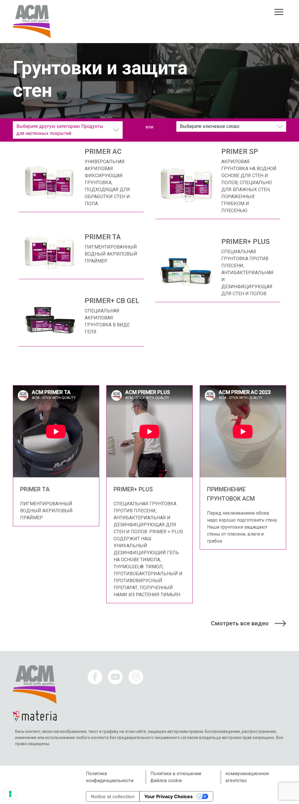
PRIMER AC (103, 151)
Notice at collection (113, 796)
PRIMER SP (239, 151)
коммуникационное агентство (247, 777)
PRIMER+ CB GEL (112, 301)
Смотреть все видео (240, 623)
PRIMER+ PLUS (245, 241)
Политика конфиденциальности (109, 777)
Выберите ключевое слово (209, 126)
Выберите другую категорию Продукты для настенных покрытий (59, 130)
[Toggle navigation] (279, 12)
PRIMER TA (103, 237)
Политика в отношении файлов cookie (175, 777)
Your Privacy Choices (168, 796)
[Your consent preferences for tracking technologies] (10, 793)
